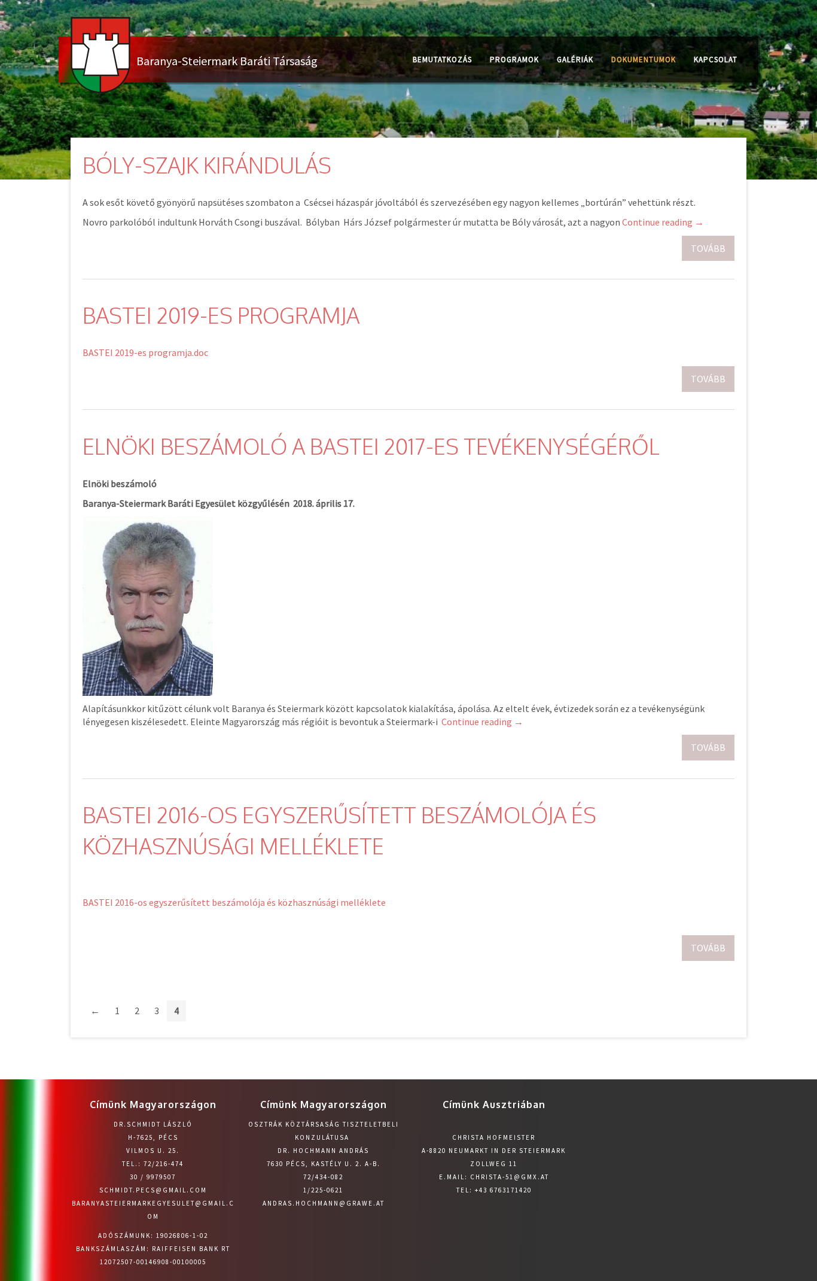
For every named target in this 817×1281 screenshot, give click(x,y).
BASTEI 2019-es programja (221, 315)
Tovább (708, 248)
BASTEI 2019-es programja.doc (145, 352)
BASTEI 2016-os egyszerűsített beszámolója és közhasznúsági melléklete (234, 902)
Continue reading (663, 222)
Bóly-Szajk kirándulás (207, 164)
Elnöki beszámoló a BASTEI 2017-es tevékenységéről (371, 446)
